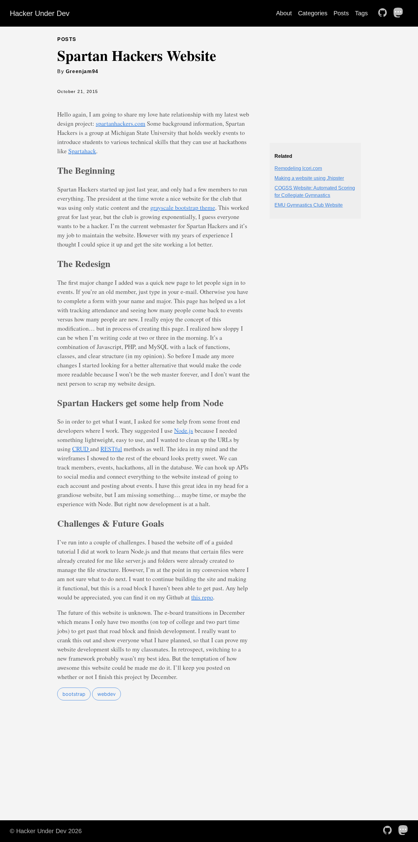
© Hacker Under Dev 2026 (46, 831)
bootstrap (73, 694)
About (284, 13)
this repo (202, 597)
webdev (106, 694)
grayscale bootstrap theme (182, 207)
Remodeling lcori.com (298, 168)
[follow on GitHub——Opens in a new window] (384, 13)
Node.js (183, 430)
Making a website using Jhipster (309, 178)
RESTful (111, 449)
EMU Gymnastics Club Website (308, 205)
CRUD (81, 449)
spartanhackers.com (120, 123)
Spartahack (82, 151)
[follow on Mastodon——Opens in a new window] (400, 13)
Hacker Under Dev (39, 13)
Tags (361, 13)
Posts (341, 13)
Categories (312, 13)
